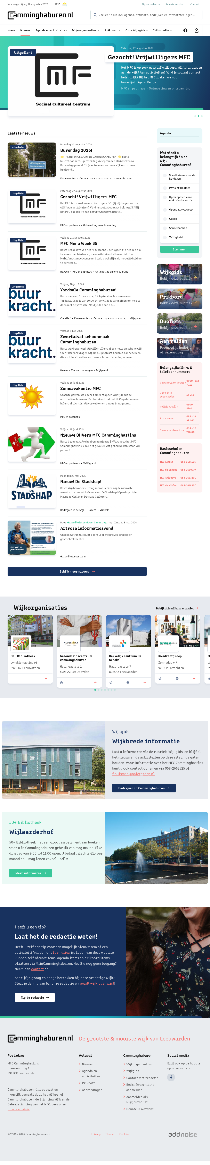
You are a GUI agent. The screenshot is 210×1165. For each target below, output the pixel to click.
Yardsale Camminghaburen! (88, 289)
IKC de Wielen (168, 485)
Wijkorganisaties (139, 1063)
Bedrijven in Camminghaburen (141, 787)
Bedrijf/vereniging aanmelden (140, 1087)
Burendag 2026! (76, 149)
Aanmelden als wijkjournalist (137, 1099)
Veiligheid (176, 237)
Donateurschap (175, 4)
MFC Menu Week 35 (78, 243)
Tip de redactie (151, 4)
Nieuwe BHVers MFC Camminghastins (98, 434)
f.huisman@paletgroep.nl (133, 773)
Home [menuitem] (11, 30)
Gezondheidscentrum (173, 430)
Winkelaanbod (178, 228)
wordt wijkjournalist (97, 983)
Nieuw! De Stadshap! (80, 481)
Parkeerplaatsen (180, 188)
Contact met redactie (142, 1077)
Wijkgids (132, 1070)
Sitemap (110, 1133)
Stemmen (179, 249)
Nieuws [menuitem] (25, 30)
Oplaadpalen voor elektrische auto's (180, 198)
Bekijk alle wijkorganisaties (175, 608)
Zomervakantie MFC (80, 388)
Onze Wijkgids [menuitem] (135, 30)
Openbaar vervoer (181, 209)
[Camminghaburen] (40, 15)
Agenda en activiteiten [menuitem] (51, 30)
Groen (173, 218)
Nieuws (87, 1063)
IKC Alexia (166, 462)
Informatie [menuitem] (161, 30)
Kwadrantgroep (170, 655)
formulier (61, 952)
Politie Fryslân (169, 406)
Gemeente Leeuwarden (167, 395)
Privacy (96, 1133)
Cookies (124, 1133)
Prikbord (89, 1082)
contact (37, 968)
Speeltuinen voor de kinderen (182, 176)
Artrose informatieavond (86, 527)
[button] (195, 116)
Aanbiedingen (92, 1089)
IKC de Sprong (168, 469)
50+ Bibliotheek (23, 655)
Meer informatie (28, 872)
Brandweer (166, 418)
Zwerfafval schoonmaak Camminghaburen (85, 339)
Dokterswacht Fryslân (173, 383)
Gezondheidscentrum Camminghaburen (87, 522)
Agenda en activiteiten (91, 1073)
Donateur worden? (140, 1108)
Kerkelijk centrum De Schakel (125, 657)
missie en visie (19, 1108)
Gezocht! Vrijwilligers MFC (149, 56)
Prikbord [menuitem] (111, 30)
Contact (194, 4)
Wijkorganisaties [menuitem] (84, 30)
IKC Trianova (168, 477)
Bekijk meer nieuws (74, 571)
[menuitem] (185, 30)
